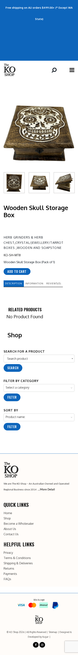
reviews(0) (53, 283)
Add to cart (17, 271)
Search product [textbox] (17, 358)
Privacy (8, 553)
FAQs (7, 579)
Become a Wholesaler (19, 523)
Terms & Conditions (17, 558)
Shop (7, 518)
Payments (10, 574)
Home (8, 513)
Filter (12, 397)
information (34, 283)
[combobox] (39, 358)
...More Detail (46, 489)
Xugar (45, 636)
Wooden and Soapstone (39, 248)
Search (13, 368)
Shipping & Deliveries (18, 563)
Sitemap (53, 632)
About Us (10, 529)
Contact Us (11, 534)
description (13, 283)
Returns (9, 568)
